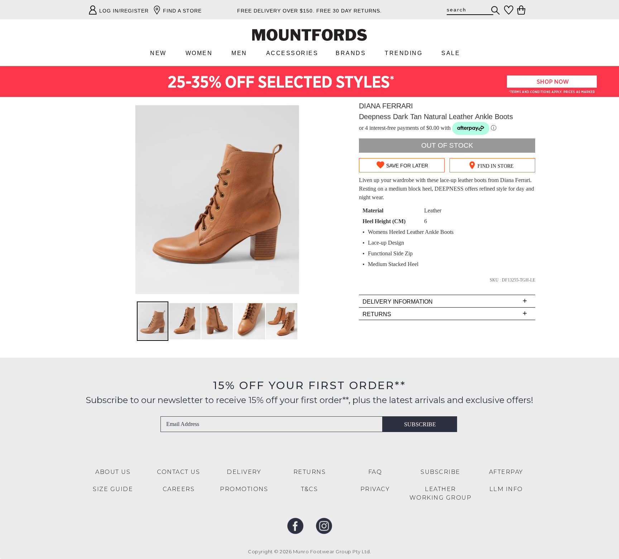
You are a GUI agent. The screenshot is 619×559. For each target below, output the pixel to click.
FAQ (375, 472)
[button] (185, 321)
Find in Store (496, 166)
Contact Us (178, 472)
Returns (309, 472)
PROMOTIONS (244, 489)
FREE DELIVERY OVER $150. (276, 11)
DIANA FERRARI (386, 106)
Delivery (244, 472)
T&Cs (309, 489)
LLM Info (506, 489)
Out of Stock (447, 145)
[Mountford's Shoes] (309, 35)
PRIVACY (375, 489)
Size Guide (113, 489)
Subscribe (420, 424)
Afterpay (506, 472)
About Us (112, 472)
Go (495, 10)
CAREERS (179, 489)
